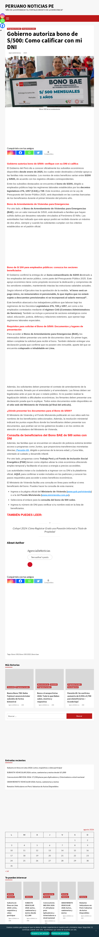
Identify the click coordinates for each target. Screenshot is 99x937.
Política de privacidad (60, 933)
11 (24, 850)
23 (87, 855)
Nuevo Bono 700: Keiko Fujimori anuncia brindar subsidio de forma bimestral (18, 697)
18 (24, 855)
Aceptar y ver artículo (40, 933)
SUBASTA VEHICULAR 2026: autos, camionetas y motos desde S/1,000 (36, 772)
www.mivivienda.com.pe (55, 495)
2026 (22, 705)
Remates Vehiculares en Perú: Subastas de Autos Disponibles (32, 786)
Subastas (11, 897)
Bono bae (35, 654)
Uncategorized (73, 687)
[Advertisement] (49, 130)
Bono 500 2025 (25, 654)
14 (62, 850)
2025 (25, 53)
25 (24, 860)
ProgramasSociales (29, 29)
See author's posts (40, 557)
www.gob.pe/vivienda (79, 491)
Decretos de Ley (43, 684)
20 (50, 855)
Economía (11, 687)
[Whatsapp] (29, 153)
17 (11, 855)
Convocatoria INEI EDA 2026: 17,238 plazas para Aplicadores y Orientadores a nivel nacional (45, 777)
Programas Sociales (14, 29)
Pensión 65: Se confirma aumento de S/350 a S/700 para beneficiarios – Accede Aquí (79, 697)
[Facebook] (20, 153)
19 (37, 855)
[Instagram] (11, 153)
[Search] (91, 18)
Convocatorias (48, 894)
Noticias (10, 894)
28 (62, 860)
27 (50, 860)
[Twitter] (38, 153)
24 (11, 860)
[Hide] (1, 30)
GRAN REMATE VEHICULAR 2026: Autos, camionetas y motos (33, 782)
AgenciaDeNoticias (15, 53)
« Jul (7, 871)
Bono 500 (15, 654)
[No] (96, 930)
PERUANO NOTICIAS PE (29, 6)
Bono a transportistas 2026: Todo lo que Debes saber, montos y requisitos (48, 697)
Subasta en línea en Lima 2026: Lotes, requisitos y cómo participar (34, 768)
